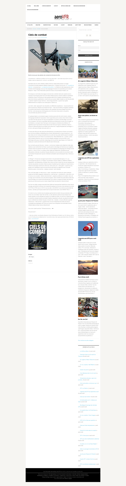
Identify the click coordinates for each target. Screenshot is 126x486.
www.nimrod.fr (34, 218)
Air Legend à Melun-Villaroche (88, 81)
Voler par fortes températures (87, 425)
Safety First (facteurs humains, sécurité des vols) (74, 477)
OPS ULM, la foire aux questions (87, 420)
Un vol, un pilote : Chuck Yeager (87, 415)
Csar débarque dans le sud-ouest (88, 373)
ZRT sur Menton (84, 388)
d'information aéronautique (51, 471)
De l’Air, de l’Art (83, 319)
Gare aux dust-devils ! (85, 396)
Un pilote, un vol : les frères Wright (88, 444)
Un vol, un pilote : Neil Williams (87, 364)
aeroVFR (63, 17)
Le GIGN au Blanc (84, 351)
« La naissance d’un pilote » (47, 87)
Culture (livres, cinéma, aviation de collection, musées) (77, 475)
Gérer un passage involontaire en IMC (89, 449)
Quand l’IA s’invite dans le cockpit (88, 430)
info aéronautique (52, 474)
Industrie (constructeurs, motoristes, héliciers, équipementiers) (75, 474)
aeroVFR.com (60, 471)
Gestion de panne (84, 369)
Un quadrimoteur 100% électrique (88, 410)
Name (79, 45)
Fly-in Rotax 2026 (83, 277)
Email (79, 50)
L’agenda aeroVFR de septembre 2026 (89, 391)
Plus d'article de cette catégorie (85, 340)
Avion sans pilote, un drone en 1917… (88, 383)
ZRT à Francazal (84, 435)
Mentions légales (68, 478)
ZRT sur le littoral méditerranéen (88, 464)
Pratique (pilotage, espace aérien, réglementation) (52, 477)
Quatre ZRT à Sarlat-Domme (87, 459)
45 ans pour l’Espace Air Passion (88, 201)
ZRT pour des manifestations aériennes (89, 438)
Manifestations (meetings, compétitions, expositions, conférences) (51, 475)
